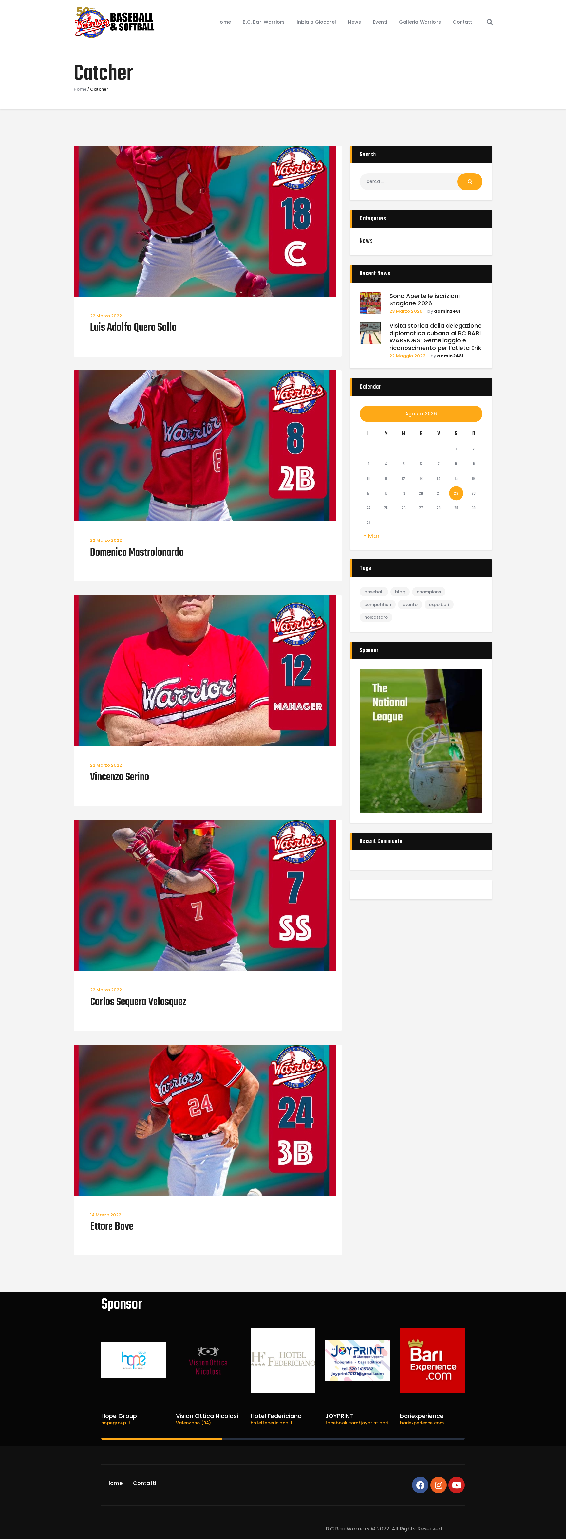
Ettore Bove (111, 1227)
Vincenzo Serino (119, 777)
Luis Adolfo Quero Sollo (133, 328)
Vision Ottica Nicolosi (207, 1416)
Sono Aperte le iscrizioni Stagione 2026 (424, 299)
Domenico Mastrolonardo (137, 553)
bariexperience (421, 1416)
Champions (429, 592)
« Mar (371, 536)
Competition (377, 604)
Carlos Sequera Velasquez (138, 1002)
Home (80, 89)
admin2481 (447, 311)
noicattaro (376, 617)
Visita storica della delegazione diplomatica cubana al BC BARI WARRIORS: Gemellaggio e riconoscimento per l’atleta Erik (435, 337)
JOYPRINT (339, 1416)
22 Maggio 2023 (407, 356)
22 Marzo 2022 (106, 316)
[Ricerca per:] (421, 181)
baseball (374, 592)
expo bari (439, 604)
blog (400, 592)
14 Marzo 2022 (105, 1215)
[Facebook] (420, 1485)
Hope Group (119, 1416)
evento (410, 604)
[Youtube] (456, 1485)
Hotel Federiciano (276, 1416)
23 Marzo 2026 (405, 311)
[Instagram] (438, 1485)
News (366, 241)
